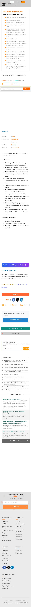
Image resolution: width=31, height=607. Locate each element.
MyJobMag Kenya (6, 580)
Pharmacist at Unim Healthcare (13, 20)
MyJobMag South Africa (8, 586)
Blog (3, 533)
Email (15, 84)
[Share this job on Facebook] (13, 300)
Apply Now (15, 294)
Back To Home (15, 333)
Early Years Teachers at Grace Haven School (14, 377)
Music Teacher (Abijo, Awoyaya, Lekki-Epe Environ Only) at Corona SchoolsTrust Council (15, 361)
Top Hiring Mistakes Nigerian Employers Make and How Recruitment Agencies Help (15, 422)
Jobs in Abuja (19, 553)
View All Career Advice (15, 440)
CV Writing (5, 535)
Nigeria (13, 1)
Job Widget (5, 550)
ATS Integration (19, 531)
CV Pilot (4, 524)
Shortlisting (18, 526)
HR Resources (19, 534)
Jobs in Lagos (19, 550)
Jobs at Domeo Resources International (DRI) (14, 386)
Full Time (13, 136)
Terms (24, 600)
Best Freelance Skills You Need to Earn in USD (14, 431)
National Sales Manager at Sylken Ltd (15, 22)
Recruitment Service (20, 524)
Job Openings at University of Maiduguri (13, 389)
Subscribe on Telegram (15, 319)
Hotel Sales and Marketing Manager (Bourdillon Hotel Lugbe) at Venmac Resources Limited (16, 370)
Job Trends (5, 538)
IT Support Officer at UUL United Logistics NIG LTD (16, 367)
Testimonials (5, 558)
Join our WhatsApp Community (15, 328)
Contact (11, 600)
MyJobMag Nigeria (6, 583)
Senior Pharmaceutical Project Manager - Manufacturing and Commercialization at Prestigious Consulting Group (16, 66)
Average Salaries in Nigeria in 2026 (12, 399)
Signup (23, 1)
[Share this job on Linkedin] (21, 300)
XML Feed (4, 553)
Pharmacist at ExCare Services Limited (15, 41)
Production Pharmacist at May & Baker (15, 51)
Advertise (4, 563)
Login (18, 1)
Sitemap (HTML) (6, 555)
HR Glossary (18, 536)
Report (25, 305)
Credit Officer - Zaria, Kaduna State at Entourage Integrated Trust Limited (15, 383)
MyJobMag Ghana (6, 578)
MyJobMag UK (6, 588)
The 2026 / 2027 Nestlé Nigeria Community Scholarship (14, 412)
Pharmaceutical (15, 147)
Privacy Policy (18, 600)
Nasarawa (13, 144)
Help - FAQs (5, 561)
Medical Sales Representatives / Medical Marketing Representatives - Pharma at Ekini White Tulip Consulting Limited (15, 31)
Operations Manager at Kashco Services (13, 380)
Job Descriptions (19, 539)
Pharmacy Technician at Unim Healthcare (16, 17)
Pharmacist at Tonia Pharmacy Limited (15, 54)
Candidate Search (20, 529)
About (7, 600)
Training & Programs (7, 530)
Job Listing (5, 521)
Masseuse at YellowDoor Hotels (11, 374)
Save (6, 84)
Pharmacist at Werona (11, 38)
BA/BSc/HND (14, 139)
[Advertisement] (15, 109)
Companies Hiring (6, 540)
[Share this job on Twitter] (17, 300)
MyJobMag (26, 602)
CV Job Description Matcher (7, 527)
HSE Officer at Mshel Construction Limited (13, 364)
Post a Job (18, 521)
